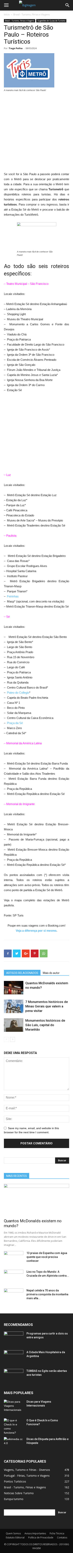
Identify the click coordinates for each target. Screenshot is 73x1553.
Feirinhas (13, 596)
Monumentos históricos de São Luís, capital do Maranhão (45, 1025)
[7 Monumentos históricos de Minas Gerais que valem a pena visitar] (13, 1006)
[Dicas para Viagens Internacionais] (13, 1406)
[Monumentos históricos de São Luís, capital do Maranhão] (13, 1025)
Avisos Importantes (35, 1533)
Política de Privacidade (40, 1537)
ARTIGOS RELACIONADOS (22, 972)
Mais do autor (51, 972)
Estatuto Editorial (15, 1537)
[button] (67, 5)
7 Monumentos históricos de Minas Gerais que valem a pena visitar (46, 1006)
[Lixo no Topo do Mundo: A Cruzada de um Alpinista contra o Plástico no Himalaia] (13, 1276)
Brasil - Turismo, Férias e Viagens (31, 14)
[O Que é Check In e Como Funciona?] (13, 1426)
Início (7, 14)
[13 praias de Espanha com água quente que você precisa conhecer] (13, 1258)
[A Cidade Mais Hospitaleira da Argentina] (13, 1357)
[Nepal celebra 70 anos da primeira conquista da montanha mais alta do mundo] (13, 1295)
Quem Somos (13, 1533)
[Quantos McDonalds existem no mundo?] (13, 987)
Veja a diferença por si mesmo (36, 930)
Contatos (62, 1537)
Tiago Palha (16, 48)
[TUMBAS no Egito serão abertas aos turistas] (13, 1376)
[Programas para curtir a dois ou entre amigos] (13, 1338)
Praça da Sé (15, 723)
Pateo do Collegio (18, 692)
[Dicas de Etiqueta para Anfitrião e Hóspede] (13, 1444)
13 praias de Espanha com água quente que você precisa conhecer (46, 1256)
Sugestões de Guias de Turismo (51, 20)
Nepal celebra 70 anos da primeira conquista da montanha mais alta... (47, 1294)
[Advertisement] (36, 133)
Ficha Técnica (57, 1533)
